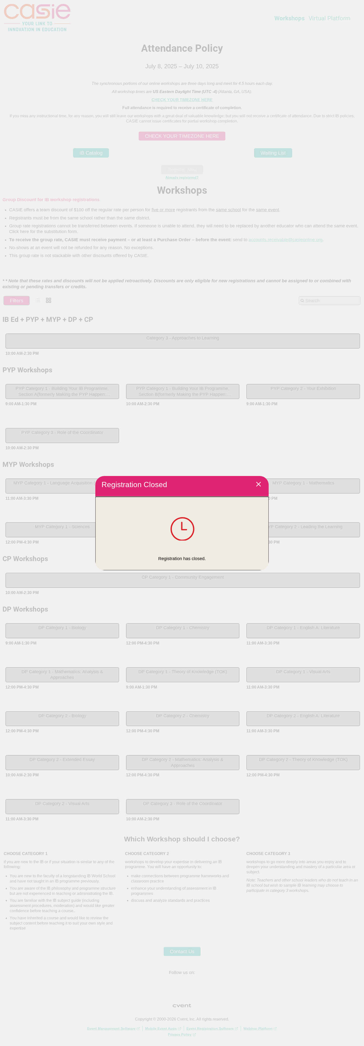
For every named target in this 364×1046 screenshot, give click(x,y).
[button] (258, 485)
